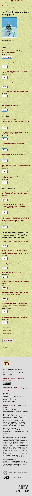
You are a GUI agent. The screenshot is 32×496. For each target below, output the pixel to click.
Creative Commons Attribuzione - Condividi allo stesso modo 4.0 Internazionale (14, 378)
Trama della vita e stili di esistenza (11, 272)
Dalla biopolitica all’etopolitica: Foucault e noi (15, 91)
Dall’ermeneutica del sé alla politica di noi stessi (15, 241)
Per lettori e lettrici (6, 330)
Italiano (4, 353)
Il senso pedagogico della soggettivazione (13, 263)
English (4, 350)
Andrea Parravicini (8, 405)
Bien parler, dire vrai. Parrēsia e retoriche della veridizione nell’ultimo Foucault (15, 293)
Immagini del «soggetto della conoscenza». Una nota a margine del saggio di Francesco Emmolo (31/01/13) (15, 193)
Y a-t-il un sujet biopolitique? (10, 82)
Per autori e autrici (6, 333)
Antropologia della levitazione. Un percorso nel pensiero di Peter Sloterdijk (15, 133)
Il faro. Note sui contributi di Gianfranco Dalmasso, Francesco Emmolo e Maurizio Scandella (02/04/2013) (13, 206)
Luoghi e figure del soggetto (10, 105)
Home (3, 5)
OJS (17, 387)
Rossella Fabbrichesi (8, 394)
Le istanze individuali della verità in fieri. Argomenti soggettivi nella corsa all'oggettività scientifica (15, 121)
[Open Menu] (1, 1)
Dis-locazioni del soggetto (9, 62)
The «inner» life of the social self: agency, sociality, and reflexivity (13, 51)
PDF (5, 66)
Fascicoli (8, 5)
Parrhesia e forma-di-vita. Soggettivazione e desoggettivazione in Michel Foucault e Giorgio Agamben (15, 305)
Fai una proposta (8, 340)
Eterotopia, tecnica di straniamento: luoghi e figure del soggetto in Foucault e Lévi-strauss (14, 316)
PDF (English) (7, 57)
